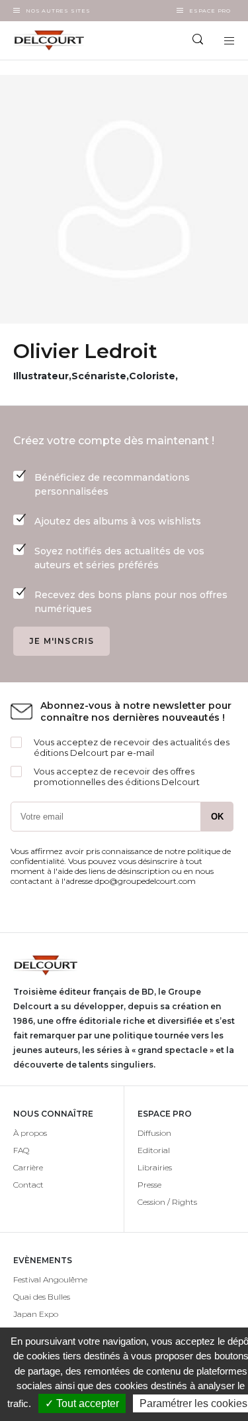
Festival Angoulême (50, 1279)
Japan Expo (35, 1314)
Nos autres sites (58, 10)
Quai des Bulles (41, 1297)
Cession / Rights (167, 1202)
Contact (28, 1185)
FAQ (21, 1150)
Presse (149, 1185)
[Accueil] (62, 40)
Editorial (154, 1150)
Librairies (155, 1167)
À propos (30, 1133)
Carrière (28, 1167)
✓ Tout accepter (82, 1403)
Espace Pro (210, 10)
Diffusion (154, 1133)
